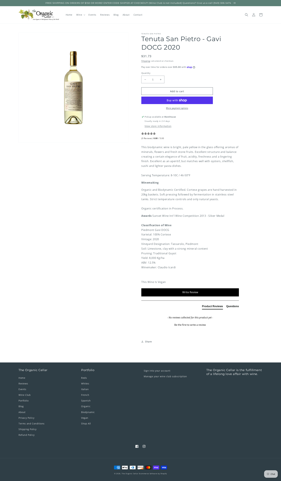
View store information (158, 126)
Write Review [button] (190, 292)
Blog (21, 406)
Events (22, 389)
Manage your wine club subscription (165, 376)
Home (22, 377)
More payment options (177, 108)
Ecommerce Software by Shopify (153, 473)
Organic (85, 406)
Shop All (86, 423)
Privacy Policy (26, 417)
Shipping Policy (28, 429)
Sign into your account (157, 370)
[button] (80, 14)
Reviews (23, 383)
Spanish (86, 400)
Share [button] (148, 341)
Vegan (84, 417)
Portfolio (23, 400)
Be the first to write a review (190, 324)
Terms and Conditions (32, 423)
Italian (85, 389)
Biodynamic (88, 412)
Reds (84, 377)
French (85, 394)
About (22, 412)
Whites (85, 383)
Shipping (145, 61)
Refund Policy (27, 434)
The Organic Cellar (130, 473)
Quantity (145, 73)
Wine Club (25, 394)
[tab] (212, 307)
